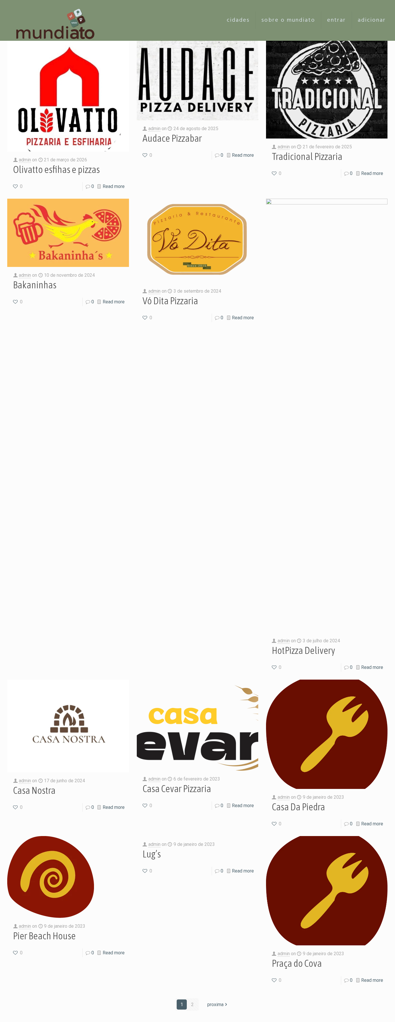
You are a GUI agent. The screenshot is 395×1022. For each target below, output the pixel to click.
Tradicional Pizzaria (307, 156)
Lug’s (152, 853)
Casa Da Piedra (298, 806)
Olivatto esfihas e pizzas (56, 169)
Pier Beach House (44, 935)
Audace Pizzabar (172, 138)
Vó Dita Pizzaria (170, 300)
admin (25, 160)
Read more (114, 186)
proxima (215, 1004)
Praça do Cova (297, 963)
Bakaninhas (34, 284)
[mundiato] (57, 20)
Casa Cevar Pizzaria (177, 788)
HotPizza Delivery (303, 650)
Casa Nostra (34, 790)
